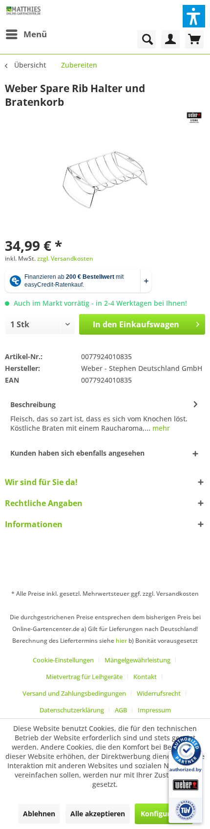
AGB (121, 710)
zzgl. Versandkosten (65, 258)
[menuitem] (26, 34)
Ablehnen (39, 813)
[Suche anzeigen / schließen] (146, 39)
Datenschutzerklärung (72, 710)
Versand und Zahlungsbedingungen (74, 693)
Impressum (154, 710)
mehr (160, 428)
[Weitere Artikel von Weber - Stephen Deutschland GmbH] (194, 117)
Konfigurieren (164, 813)
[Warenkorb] (194, 39)
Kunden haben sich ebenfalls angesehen (77, 453)
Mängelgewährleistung (137, 660)
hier (121, 640)
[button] (194, 16)
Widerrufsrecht (159, 693)
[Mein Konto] (170, 39)
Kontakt (145, 676)
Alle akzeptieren (97, 813)
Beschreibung (33, 404)
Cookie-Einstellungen (63, 660)
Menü (35, 34)
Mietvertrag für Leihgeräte (84, 676)
